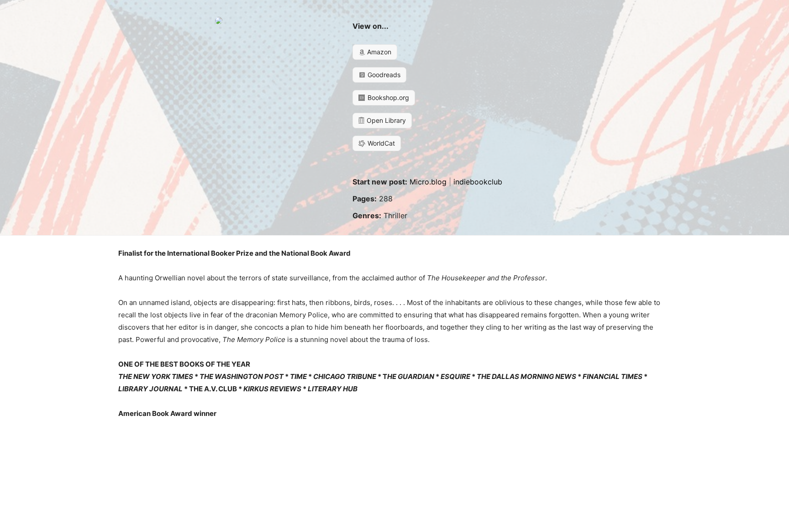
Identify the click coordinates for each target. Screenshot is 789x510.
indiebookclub (477, 181)
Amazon (378, 52)
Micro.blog (428, 181)
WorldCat (380, 143)
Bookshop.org (387, 97)
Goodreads (383, 75)
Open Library (385, 120)
